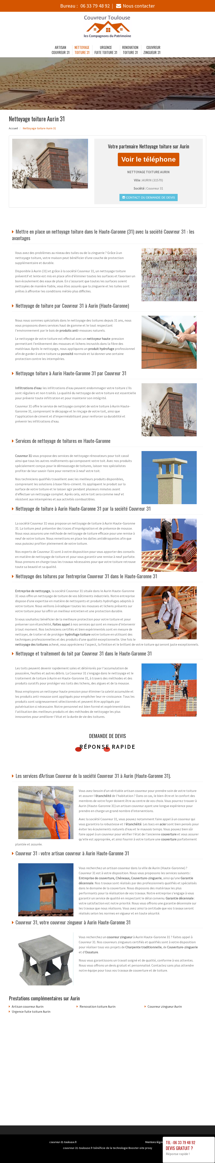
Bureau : (85, 6)
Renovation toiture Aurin (97, 1006)
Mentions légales (155, 1142)
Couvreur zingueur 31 (152, 50)
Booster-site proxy (140, 1148)
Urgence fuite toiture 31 (105, 50)
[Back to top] (203, 1151)
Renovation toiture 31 (130, 50)
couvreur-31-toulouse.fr (63, 1142)
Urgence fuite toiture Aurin (31, 1011)
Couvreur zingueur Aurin (165, 1006)
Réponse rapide (107, 746)
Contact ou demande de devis (150, 197)
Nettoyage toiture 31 (82, 50)
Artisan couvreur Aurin (27, 1006)
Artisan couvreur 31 (60, 50)
